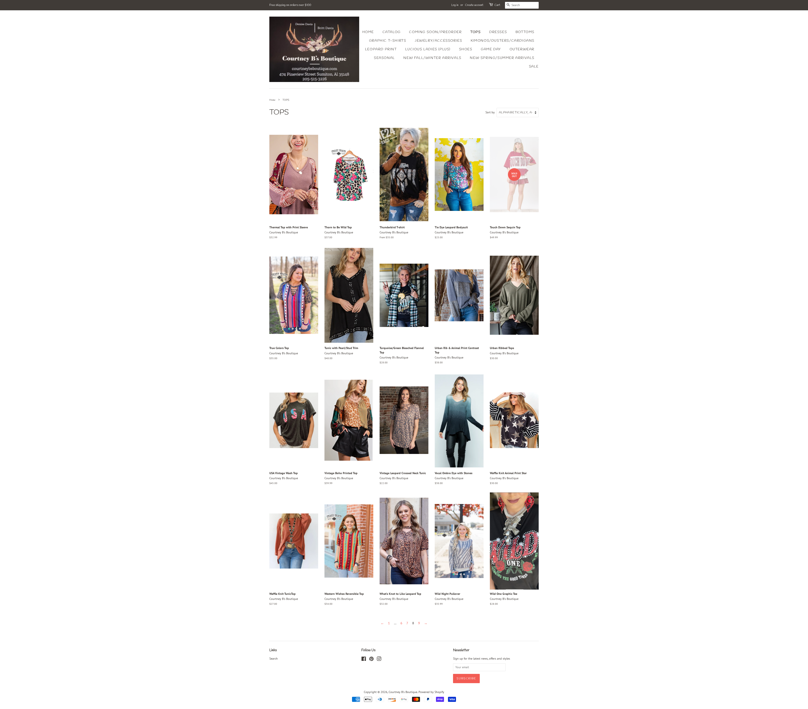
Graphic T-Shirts (387, 40)
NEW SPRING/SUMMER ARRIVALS (502, 58)
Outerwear (522, 49)
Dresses (498, 32)
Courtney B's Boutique (403, 692)
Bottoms (525, 32)
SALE (534, 66)
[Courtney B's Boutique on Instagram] (379, 659)
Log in (454, 5)
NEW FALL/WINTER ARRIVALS (432, 58)
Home (368, 32)
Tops (475, 32)
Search (273, 658)
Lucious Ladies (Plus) (428, 49)
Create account (474, 5)
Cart (497, 5)
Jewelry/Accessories (438, 40)
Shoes (465, 49)
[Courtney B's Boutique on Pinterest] (371, 659)
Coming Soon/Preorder (435, 32)
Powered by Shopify (431, 692)
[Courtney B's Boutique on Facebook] (363, 659)
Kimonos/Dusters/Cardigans (502, 40)
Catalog (392, 32)
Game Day (491, 49)
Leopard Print (381, 49)
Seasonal (384, 58)
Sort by (490, 112)
